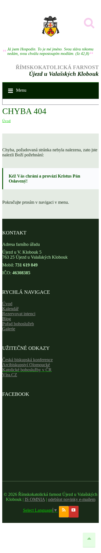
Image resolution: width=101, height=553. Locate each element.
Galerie (8, 328)
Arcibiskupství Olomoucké (26, 364)
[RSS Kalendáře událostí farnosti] (64, 512)
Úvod (6, 121)
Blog (6, 318)
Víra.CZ (9, 374)
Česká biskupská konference (27, 359)
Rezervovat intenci (18, 313)
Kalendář (10, 308)
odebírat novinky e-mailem (71, 499)
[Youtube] (74, 512)
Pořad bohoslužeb (18, 323)
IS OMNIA (35, 499)
